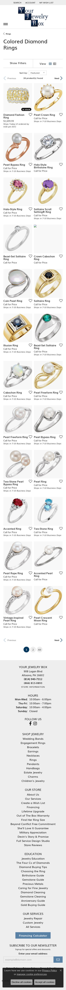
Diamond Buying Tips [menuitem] (33, 867)
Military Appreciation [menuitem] (33, 832)
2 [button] (33, 649)
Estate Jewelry (33, 772)
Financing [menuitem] (33, 807)
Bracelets (33, 747)
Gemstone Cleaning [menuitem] (33, 896)
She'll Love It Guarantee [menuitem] (33, 828)
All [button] (39, 649)
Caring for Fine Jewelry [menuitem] (33, 888)
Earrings (33, 751)
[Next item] (28, 97)
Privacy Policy (49, 970)
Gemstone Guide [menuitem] (33, 879)
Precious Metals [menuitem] (33, 884)
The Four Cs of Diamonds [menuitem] (33, 863)
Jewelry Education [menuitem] (33, 858)
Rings (8, 33)
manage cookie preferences (32, 974)
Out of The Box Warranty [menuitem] (33, 815)
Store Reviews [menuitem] (33, 845)
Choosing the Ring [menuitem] (33, 871)
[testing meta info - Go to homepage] (33, 16)
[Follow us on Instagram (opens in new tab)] (35, 724)
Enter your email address (33, 953)
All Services (33, 927)
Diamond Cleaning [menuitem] (33, 892)
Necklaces (33, 755)
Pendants (33, 764)
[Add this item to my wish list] (29, 114)
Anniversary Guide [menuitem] (33, 900)
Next (56, 78)
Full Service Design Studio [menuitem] (33, 841)
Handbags (33, 768)
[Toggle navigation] (5, 24)
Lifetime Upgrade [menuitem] (33, 811)
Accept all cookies (44, 982)
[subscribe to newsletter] (58, 959)
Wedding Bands (33, 739)
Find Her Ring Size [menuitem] (33, 820)
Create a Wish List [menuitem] (33, 803)
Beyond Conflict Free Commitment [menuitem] (33, 824)
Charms (33, 776)
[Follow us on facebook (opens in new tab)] (30, 724)
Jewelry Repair (33, 918)
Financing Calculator (33, 935)
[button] (17, 2)
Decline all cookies (21, 982)
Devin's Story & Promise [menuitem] (33, 836)
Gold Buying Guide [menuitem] (33, 905)
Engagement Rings (33, 743)
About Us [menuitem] (33, 794)
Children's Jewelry (33, 781)
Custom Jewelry (33, 922)
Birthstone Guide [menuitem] (33, 875)
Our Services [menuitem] (33, 799)
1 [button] (27, 649)
